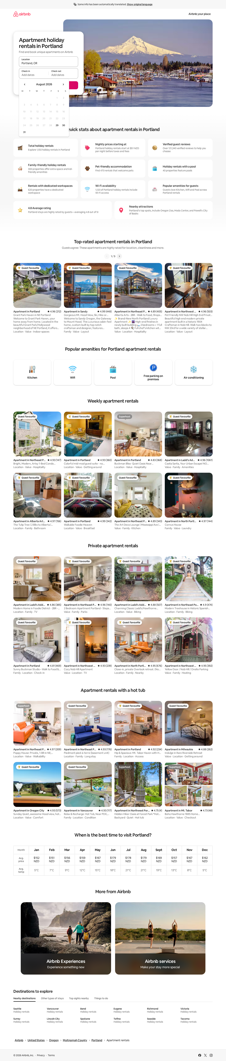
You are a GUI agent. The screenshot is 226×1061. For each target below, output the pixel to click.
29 (57, 125)
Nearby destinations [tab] (24, 998)
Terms (51, 1055)
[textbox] (34, 75)
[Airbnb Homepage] (21, 14)
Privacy (41, 1055)
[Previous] (107, 256)
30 (63, 125)
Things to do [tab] (101, 998)
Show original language (139, 4)
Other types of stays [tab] (52, 998)
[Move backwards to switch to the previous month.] (25, 84)
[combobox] (48, 63)
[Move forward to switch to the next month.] (63, 84)
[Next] (119, 256)
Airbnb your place (200, 14)
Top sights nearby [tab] (79, 998)
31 (24, 132)
